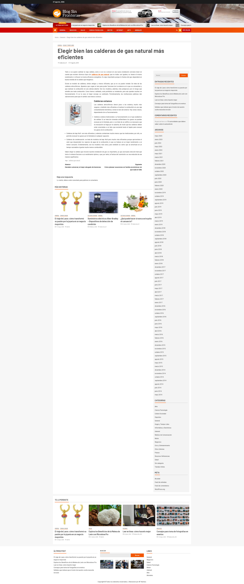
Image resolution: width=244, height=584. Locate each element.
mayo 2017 (158, 288)
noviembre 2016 (160, 310)
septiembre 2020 (160, 175)
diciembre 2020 (160, 164)
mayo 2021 (158, 154)
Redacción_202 (138, 534)
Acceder (157, 479)
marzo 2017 (159, 295)
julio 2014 (158, 388)
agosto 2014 (159, 384)
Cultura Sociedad (92, 215)
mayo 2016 (158, 327)
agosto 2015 (159, 359)
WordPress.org (160, 489)
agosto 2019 (159, 203)
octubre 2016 (159, 313)
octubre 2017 (159, 274)
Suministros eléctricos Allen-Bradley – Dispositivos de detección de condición (103, 221)
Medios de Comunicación (163, 435)
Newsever (132, 582)
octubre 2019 (159, 196)
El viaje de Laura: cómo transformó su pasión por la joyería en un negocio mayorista (70, 221)
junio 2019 (158, 210)
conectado (75, 180)
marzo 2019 (159, 221)
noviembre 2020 (160, 168)
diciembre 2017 (160, 267)
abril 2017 (158, 292)
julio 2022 (158, 143)
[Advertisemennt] (145, 13)
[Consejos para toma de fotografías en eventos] (173, 515)
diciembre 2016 (160, 306)
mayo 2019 (158, 214)
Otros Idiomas (159, 449)
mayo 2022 (158, 146)
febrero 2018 (159, 260)
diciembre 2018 (160, 228)
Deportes (158, 417)
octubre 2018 (159, 235)
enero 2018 (158, 263)
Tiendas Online (64, 215)
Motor (109, 30)
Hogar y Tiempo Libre (68, 45)
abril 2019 (158, 217)
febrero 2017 (159, 299)
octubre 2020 (159, 171)
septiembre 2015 (160, 356)
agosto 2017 (159, 278)
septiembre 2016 (160, 317)
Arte (129, 30)
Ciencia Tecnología (96, 30)
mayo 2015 (158, 363)
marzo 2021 (159, 157)
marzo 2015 (159, 366)
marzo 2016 (159, 334)
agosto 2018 (159, 242)
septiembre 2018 (160, 239)
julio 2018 (158, 246)
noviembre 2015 (160, 349)
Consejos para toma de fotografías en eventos (176, 25)
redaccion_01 (63, 63)
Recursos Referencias (162, 456)
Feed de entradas (161, 482)
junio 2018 (158, 249)
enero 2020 (158, 189)
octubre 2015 (159, 352)
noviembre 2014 (160, 373)
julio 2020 (158, 178)
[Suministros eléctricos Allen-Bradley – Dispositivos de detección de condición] (103, 202)
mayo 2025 (158, 136)
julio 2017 (158, 281)
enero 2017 (158, 302)
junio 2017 (158, 285)
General (62, 30)
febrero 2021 (159, 161)
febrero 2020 (159, 185)
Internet (120, 30)
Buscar (103, 551)
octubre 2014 (159, 377)
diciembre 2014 (160, 370)
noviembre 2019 (160, 193)
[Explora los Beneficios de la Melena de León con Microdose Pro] (105, 515)
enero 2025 (158, 139)
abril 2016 (158, 331)
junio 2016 (158, 324)
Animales (138, 30)
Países (157, 453)
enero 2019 (158, 224)
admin (68, 227)
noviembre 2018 (160, 232)
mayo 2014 (158, 395)
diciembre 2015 (160, 345)
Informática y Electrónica (163, 428)
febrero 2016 (159, 338)
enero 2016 (158, 341)
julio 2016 (158, 320)
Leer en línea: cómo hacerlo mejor (142, 25)
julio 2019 (158, 207)
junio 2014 (158, 391)
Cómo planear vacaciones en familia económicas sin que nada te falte (123, 167)
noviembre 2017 (160, 271)
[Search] (177, 30)
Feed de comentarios (162, 486)
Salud (83, 30)
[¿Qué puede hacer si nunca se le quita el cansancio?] (136, 202)
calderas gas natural (74, 160)
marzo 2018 (159, 256)
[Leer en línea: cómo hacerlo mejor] (139, 515)
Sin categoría (159, 463)
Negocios (73, 30)
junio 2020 (158, 182)
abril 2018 (158, 253)
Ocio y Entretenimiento (162, 445)
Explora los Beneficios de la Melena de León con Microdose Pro (103, 25)
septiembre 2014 (160, 380)
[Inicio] (55, 30)
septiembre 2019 (160, 200)
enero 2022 (158, 150)
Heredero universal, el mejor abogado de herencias (83, 166)
